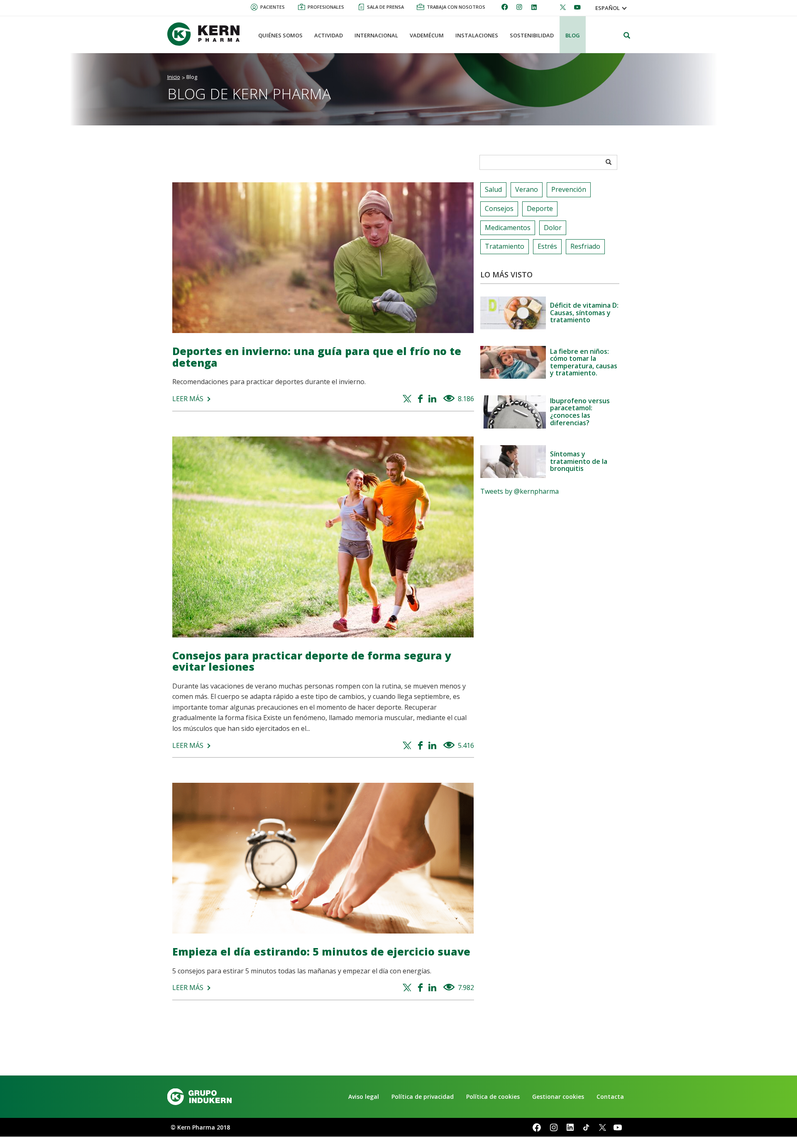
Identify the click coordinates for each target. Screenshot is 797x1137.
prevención (568, 189)
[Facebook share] (421, 399)
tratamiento (504, 246)
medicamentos (508, 227)
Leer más (187, 398)
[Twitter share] (408, 399)
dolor (553, 227)
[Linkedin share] (433, 399)
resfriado (585, 246)
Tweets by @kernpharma (519, 491)
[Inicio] (206, 34)
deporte (540, 208)
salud (493, 189)
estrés (547, 246)
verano (526, 189)
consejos (499, 208)
